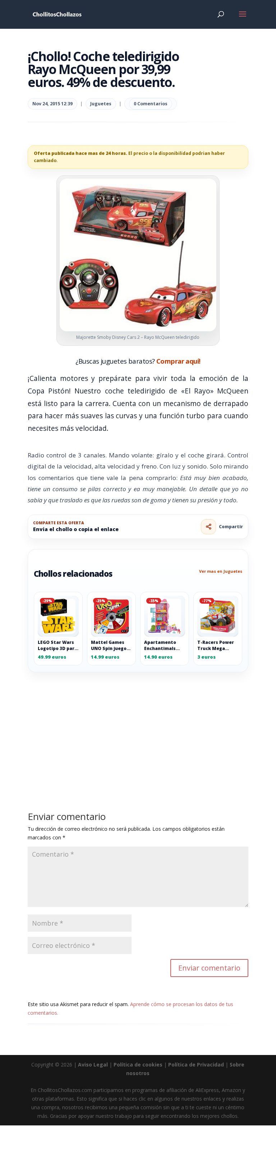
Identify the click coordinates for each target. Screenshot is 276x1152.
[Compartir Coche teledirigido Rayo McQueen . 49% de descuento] (208, 526)
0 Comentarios (150, 104)
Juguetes (100, 104)
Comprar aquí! (178, 360)
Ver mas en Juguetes (220, 571)
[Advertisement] (138, 725)
